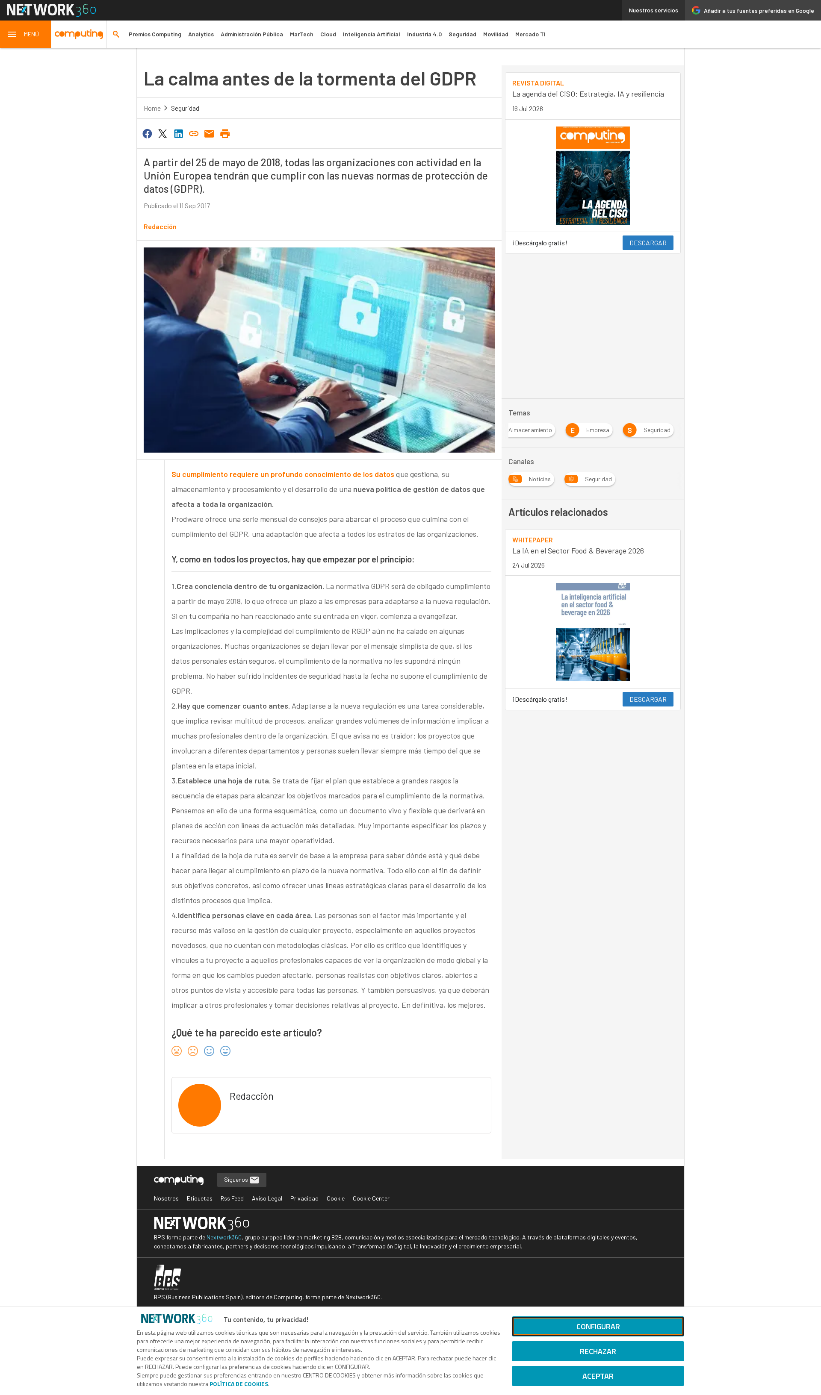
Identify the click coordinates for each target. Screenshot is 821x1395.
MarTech (301, 34)
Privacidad (304, 1198)
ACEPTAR (598, 1376)
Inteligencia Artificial (371, 34)
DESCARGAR (648, 242)
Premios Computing (155, 34)
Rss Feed (232, 1198)
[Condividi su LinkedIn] (178, 133)
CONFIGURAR (598, 1326)
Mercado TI (530, 34)
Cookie (336, 1198)
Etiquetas (200, 1198)
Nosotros (166, 1198)
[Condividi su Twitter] (162, 133)
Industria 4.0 (424, 34)
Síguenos (236, 1179)
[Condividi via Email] (209, 133)
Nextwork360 (224, 1237)
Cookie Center (371, 1198)
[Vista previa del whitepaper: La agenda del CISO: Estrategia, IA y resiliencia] (592, 176)
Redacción (160, 226)
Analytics (201, 34)
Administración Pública (252, 34)
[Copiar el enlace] (194, 133)
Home (152, 108)
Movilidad (495, 34)
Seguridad (462, 34)
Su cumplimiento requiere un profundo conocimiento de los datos (282, 474)
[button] (25, 34)
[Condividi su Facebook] (147, 133)
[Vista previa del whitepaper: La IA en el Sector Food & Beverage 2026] (592, 632)
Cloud (328, 34)
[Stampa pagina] (225, 133)
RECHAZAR (598, 1351)
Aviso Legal (267, 1198)
